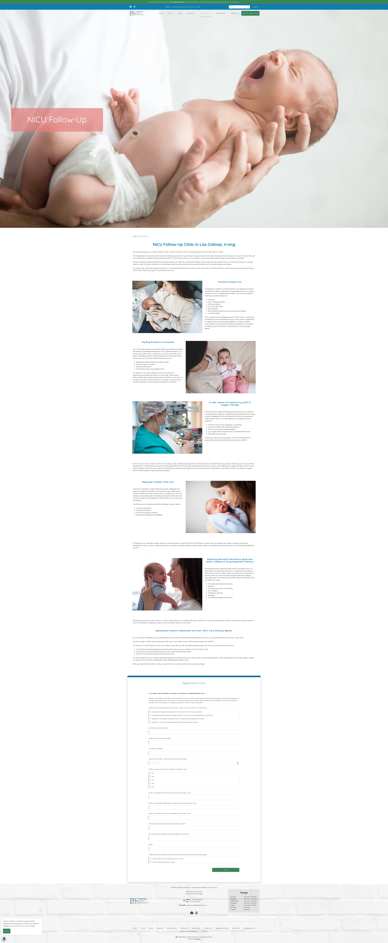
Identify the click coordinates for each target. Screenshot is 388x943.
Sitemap (205, 931)
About (180, 13)
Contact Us (235, 13)
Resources (220, 13)
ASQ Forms (236, 928)
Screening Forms (249, 928)
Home (161, 13)
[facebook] (131, 6)
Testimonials (196, 928)
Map (200, 894)
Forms (170, 13)
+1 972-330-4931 (195, 902)
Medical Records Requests (189, 931)
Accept (6, 931)
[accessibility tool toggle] (4, 938)
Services (190, 13)
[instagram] (134, 6)
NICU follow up (205, 13)
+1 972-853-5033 (196, 899)
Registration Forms (222, 928)
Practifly (198, 939)
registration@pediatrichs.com (197, 905)
